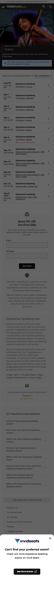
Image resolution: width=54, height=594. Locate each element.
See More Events (25, 572)
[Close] (50, 538)
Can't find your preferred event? (27, 549)
